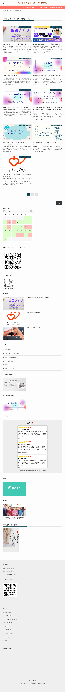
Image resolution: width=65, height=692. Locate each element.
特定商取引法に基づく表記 (38, 683)
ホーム (6, 608)
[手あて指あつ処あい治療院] (32, 3)
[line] (33, 680)
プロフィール (8, 622)
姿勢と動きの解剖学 (12, 357)
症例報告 (9, 361)
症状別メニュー (10, 365)
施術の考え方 (8, 616)
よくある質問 (8, 633)
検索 (59, 203)
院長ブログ (9, 368)
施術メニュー (8, 612)
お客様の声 (9, 350)
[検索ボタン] (3, 3)
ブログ (6, 641)
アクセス (7, 637)
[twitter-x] (29, 680)
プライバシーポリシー (25, 683)
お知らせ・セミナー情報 (13, 353)
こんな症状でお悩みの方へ (12, 619)
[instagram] (31, 680)
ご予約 (6, 626)
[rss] (35, 680)
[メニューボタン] (62, 3)
